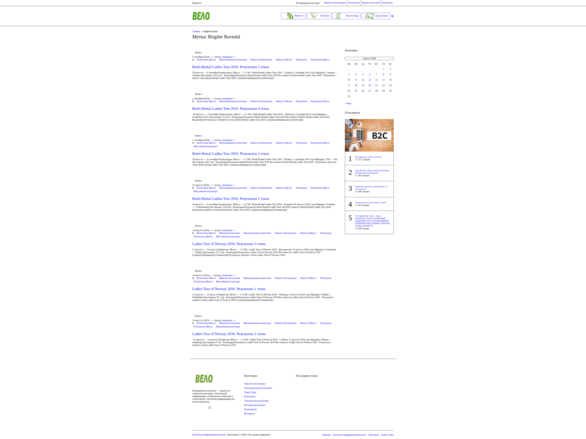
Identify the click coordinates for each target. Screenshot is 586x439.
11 (356, 79)
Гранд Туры (250, 392)
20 (370, 85)
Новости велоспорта (255, 383)
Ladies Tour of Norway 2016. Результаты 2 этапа (229, 334)
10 (349, 79)
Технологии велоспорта (256, 400)
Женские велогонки (229, 233)
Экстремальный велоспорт (258, 388)
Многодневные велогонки (233, 59)
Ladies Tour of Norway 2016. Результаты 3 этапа (229, 244)
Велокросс (249, 413)
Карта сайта (387, 435)
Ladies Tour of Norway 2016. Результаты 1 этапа (229, 289)
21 (376, 85)
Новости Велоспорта (261, 59)
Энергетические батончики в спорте (370, 202)
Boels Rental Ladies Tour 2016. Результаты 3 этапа (230, 154)
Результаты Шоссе (320, 59)
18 (356, 85)
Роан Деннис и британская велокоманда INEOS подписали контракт (372, 171)
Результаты (301, 59)
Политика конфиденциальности (349, 435)
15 (383, 79)
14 (376, 79)
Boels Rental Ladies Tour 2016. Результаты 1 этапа (230, 199)
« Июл (348, 103)
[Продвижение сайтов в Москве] (369, 135)
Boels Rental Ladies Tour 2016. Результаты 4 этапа (230, 109)
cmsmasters (227, 57)
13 (370, 79)
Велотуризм (250, 409)
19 (363, 85)
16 (390, 79)
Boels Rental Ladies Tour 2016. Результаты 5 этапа (230, 67)
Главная (196, 31)
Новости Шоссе (284, 59)
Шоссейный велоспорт (206, 146)
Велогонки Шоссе (206, 59)
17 (349, 85)
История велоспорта (254, 405)
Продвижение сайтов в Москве (368, 157)
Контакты (374, 435)
